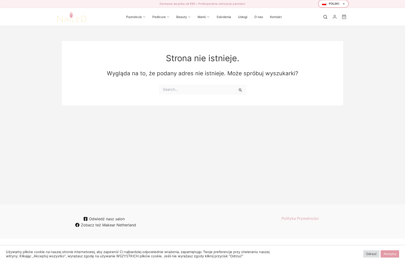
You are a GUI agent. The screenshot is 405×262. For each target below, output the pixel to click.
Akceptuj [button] (389, 254)
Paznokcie (134, 17)
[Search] (325, 17)
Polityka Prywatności (300, 218)
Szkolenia (224, 17)
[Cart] (344, 17)
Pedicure (159, 17)
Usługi (242, 17)
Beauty (181, 17)
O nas (258, 17)
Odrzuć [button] (371, 254)
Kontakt (276, 17)
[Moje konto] (334, 17)
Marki (202, 17)
